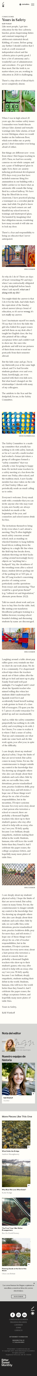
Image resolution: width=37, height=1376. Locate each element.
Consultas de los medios (18, 1319)
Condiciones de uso (23, 1349)
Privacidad (10, 1349)
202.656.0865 (19, 1342)
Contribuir (18, 1325)
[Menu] (32, 4)
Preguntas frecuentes (18, 1322)
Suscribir (18, 1296)
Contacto (18, 1330)
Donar (18, 1327)
